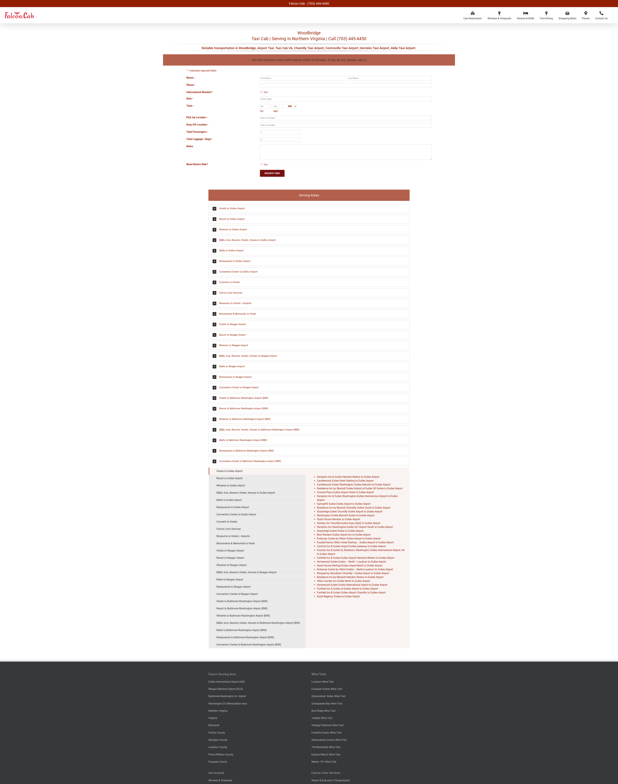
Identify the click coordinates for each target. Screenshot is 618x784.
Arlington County (217, 739)
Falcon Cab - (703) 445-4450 (309, 3)
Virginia (212, 718)
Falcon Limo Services (325, 773)
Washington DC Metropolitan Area (227, 703)
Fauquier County (217, 761)
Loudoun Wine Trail (322, 681)
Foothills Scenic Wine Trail (326, 732)
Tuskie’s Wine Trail (321, 718)
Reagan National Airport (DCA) (225, 688)
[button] (309, 208)
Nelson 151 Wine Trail (323, 761)
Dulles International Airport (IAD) (226, 681)
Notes (189, 146)
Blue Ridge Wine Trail (323, 710)
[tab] (257, 471)
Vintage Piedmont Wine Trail (327, 725)
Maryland (213, 725)
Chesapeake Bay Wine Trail (326, 703)
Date (189, 98)
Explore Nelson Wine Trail (325, 754)
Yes (266, 92)
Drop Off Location (197, 124)
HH (261, 111)
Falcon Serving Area (222, 674)
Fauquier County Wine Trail (326, 688)
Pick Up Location (196, 117)
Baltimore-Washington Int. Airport (227, 696)
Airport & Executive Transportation (330, 780)
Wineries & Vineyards (220, 780)
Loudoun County (217, 747)
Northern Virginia (218, 710)
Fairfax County (216, 732)
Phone (190, 84)
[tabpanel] (357, 557)
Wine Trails (318, 674)
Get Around (216, 773)
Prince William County (220, 754)
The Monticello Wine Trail (325, 747)
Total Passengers (197, 131)
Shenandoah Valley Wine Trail (328, 696)
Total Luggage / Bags (199, 139)
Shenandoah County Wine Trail (328, 739)
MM (275, 111)
